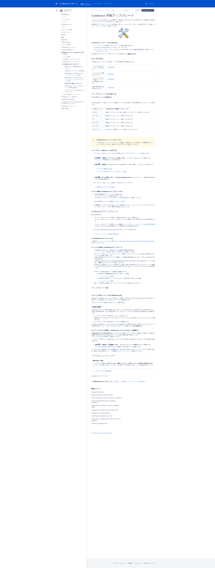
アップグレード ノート (134, 153)
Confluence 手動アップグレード (73, 83)
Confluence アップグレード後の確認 (74, 70)
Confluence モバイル (66, 24)
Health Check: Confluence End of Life (102, 416)
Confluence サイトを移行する (69, 97)
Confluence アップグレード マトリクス (108, 142)
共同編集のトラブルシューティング (120, 351)
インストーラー (99, 45)
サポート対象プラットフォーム (71, 94)
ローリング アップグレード (102, 49)
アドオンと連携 (65, 44)
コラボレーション (66, 32)
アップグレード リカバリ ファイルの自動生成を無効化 (140, 224)
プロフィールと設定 (66, 29)
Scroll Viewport (108, 433)
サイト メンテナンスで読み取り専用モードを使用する (109, 251)
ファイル (63, 22)
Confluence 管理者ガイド (68, 49)
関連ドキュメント (85, 3)
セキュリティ (138, 563)
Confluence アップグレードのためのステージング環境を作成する (112, 197)
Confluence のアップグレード (71, 64)
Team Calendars (65, 42)
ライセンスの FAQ (101, 26)
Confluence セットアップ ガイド (71, 61)
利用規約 (130, 563)
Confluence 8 (109, 129)
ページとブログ (65, 19)
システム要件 (66, 56)
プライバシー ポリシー (120, 563)
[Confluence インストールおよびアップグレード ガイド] (119, 10)
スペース (63, 17)
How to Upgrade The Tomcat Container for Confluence (106, 398)
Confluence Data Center (67, 99)
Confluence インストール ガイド (71, 59)
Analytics (63, 34)
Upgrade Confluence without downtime (102, 395)
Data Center (98, 47)
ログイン (151, 3)
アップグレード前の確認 (101, 159)
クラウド (138, 10)
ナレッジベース (97, 3)
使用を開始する (65, 14)
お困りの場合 (64, 108)
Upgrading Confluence (98, 392)
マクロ (63, 27)
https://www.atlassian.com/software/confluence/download (138, 241)
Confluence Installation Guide (99, 423)
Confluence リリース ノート (68, 106)
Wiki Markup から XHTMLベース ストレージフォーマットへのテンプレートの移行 (74, 79)
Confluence (100, 433)
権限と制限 (64, 39)
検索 (146, 3)
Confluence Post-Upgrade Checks (101, 413)
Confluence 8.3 (68, 10)
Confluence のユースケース (68, 47)
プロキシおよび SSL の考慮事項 (100, 336)
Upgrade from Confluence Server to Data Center (105, 410)
